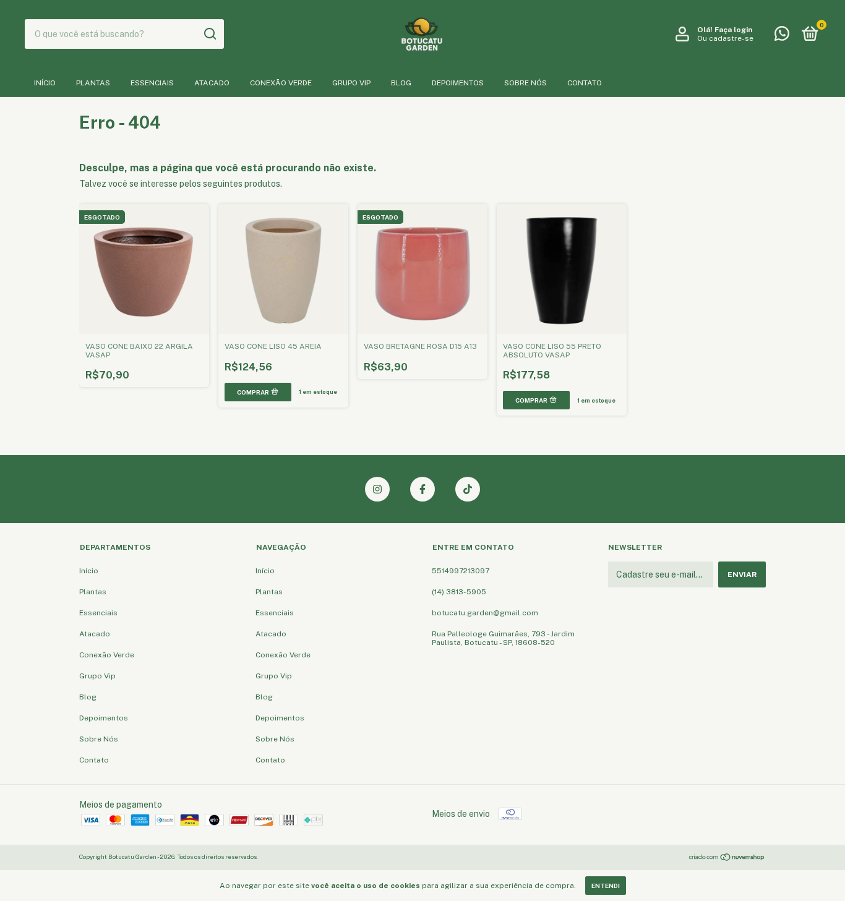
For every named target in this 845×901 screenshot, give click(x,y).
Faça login (733, 29)
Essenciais (152, 83)
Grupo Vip (351, 83)
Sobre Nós (525, 83)
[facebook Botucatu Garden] (422, 489)
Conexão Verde (281, 83)
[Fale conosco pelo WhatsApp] (782, 36)
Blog (401, 83)
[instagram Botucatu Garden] (377, 489)
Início (45, 83)
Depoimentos (458, 83)
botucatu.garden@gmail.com (485, 612)
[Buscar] (209, 34)
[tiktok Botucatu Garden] (467, 489)
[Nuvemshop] (727, 858)
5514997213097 (460, 570)
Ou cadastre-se (725, 38)
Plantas (93, 83)
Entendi (605, 885)
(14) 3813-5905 (459, 591)
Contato (584, 83)
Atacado (211, 83)
